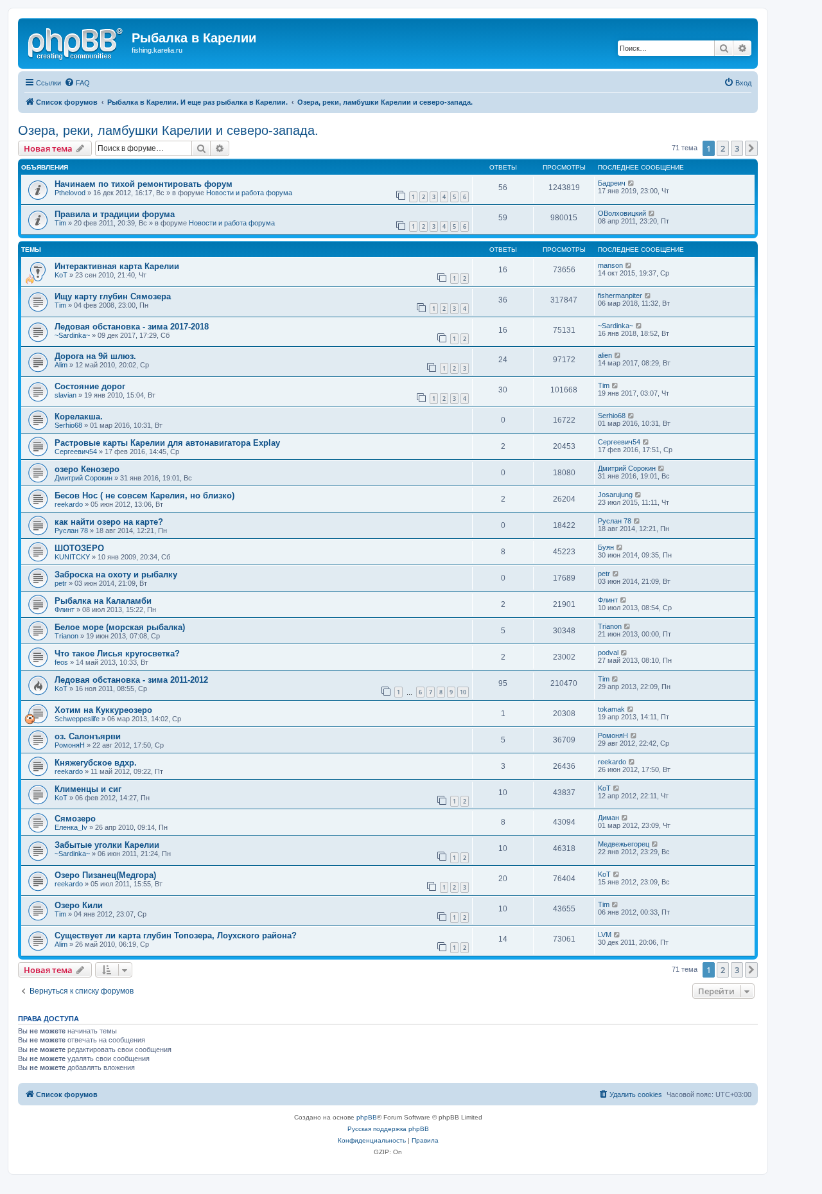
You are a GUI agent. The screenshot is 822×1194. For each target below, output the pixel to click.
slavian (65, 395)
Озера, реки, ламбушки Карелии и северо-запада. (168, 130)
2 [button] (723, 148)
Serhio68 (68, 425)
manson (610, 265)
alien (605, 355)
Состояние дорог (90, 386)
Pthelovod (70, 193)
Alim (61, 365)
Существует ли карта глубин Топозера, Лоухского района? (176, 935)
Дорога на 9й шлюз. (95, 356)
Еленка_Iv (71, 827)
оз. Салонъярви (88, 736)
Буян (606, 547)
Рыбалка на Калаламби (103, 601)
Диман (608, 817)
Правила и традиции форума (115, 214)
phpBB (366, 1117)
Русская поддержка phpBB (388, 1128)
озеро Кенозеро (87, 469)
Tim (60, 223)
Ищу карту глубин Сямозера (113, 296)
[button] (751, 148)
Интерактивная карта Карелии (117, 266)
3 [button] (737, 148)
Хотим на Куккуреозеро (103, 710)
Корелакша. (79, 416)
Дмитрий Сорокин (83, 478)
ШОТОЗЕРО (79, 548)
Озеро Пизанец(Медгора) (105, 875)
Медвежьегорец (623, 844)
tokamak (611, 709)
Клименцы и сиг (88, 789)
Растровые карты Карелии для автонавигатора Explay (167, 443)
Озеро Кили (79, 905)
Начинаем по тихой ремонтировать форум (143, 184)
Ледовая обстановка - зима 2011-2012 (131, 680)
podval (608, 652)
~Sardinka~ (72, 335)
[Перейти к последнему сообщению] (631, 183)
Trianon (66, 636)
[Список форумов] (76, 41)
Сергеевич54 (76, 451)
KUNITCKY (72, 557)
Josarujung (615, 494)
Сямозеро (75, 818)
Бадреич (611, 183)
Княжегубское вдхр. (96, 763)
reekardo (69, 504)
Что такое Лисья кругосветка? (117, 653)
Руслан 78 (71, 530)
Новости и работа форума (249, 193)
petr (61, 583)
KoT (61, 275)
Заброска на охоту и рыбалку (116, 574)
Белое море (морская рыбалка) (120, 627)
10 (463, 692)
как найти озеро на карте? (109, 522)
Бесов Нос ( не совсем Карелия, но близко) (144, 495)
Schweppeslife (77, 719)
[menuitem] (77, 83)
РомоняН (70, 745)
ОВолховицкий (622, 213)
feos (61, 662)
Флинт (64, 609)
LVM (604, 934)
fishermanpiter (620, 295)
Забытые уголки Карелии (107, 845)
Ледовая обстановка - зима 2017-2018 (132, 326)
